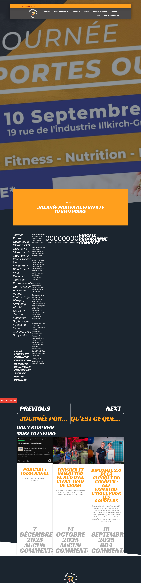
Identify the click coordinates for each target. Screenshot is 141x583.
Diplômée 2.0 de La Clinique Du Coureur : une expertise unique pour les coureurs (106, 485)
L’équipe (75, 11)
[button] (2, 400)
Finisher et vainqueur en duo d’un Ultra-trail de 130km (70, 477)
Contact (114, 11)
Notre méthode (60, 11)
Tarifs (86, 11)
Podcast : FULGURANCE (35, 471)
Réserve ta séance (100, 11)
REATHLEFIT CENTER (111, 15)
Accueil (47, 11)
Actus (97, 15)
